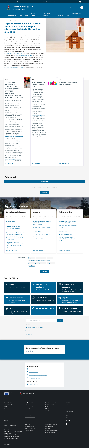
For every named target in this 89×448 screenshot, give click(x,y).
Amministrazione (12, 15)
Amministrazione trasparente (49, 1)
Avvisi (67, 404)
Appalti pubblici (28, 409)
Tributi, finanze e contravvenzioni (52, 411)
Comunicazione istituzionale (46, 14)
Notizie (67, 407)
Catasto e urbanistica (29, 413)
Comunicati (68, 402)
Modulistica (27, 331)
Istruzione (60, 15)
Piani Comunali (28, 334)
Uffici (5, 407)
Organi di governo (8, 402)
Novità (20, 15)
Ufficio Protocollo (7, 433)
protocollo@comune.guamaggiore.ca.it (14, 53)
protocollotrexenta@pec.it (38, 115)
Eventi (67, 417)
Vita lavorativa (48, 415)
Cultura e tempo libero (29, 415)
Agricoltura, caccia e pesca (30, 402)
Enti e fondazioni (7, 409)
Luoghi (67, 415)
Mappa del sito (7, 444)
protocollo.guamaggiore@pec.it (24, 55)
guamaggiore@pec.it (15, 142)
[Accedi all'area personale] (80, 1)
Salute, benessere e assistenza (51, 409)
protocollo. (7, 142)
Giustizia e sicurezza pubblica (51, 402)
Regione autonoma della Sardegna (13, 1)
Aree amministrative (8, 404)
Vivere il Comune (33, 14)
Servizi (26, 15)
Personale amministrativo (9, 413)
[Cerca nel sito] (81, 7)
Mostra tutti (44, 192)
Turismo (67, 15)
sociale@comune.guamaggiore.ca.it (13, 67)
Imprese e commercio (49, 404)
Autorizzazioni (28, 411)
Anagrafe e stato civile (29, 407)
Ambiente (27, 404)
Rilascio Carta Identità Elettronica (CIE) (34, 327)
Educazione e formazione (30, 417)
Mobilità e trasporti (49, 407)
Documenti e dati (7, 415)
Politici (5, 411)
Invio (60, 320)
